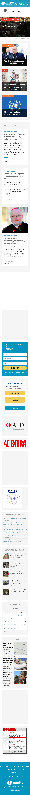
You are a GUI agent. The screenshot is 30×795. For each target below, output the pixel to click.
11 (21, 618)
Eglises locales (8, 45)
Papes (5, 70)
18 (21, 621)
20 (5, 625)
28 (8, 628)
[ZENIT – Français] (8, 3)
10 (18, 618)
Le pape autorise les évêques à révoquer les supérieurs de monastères (18, 591)
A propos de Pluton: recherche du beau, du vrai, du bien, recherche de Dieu (14, 136)
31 (18, 628)
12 (25, 618)
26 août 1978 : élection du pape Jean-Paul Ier (14, 518)
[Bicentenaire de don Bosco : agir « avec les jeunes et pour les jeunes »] (15, 80)
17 (18, 621)
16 (15, 621)
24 (18, 625)
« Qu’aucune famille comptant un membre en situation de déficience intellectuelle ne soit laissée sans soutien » (15, 530)
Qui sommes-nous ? (6, 766)
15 (11, 621)
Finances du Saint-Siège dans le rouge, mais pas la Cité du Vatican (14, 176)
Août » (8, 632)
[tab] (9, 729)
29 (11, 628)
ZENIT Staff (7, 263)
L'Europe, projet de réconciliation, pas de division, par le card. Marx (14, 240)
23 (15, 625)
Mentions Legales (10, 769)
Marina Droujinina (9, 161)
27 (5, 628)
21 (8, 625)
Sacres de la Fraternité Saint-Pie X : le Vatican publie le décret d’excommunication (18, 555)
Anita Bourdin (5, 33)
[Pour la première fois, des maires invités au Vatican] (15, 55)
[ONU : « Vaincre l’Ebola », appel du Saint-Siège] (15, 105)
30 (15, 628)
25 (21, 625)
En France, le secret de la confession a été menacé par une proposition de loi (17, 582)
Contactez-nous (15, 772)
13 (5, 621)
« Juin (4, 632)
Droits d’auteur (20, 769)
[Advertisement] (15, 290)
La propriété (16, 766)
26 (25, 625)
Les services (25, 766)
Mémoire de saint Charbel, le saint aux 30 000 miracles (17, 572)
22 (11, 625)
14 (8, 621)
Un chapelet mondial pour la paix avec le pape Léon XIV (17, 564)
